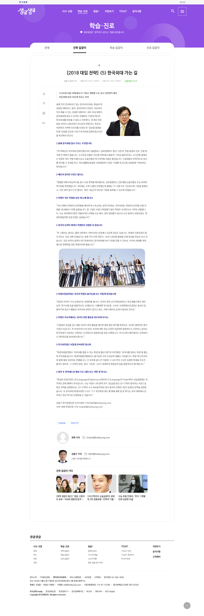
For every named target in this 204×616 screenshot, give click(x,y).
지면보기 (109, 11)
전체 (46, 47)
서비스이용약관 (75, 577)
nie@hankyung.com (72, 585)
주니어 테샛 (125, 559)
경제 (35, 551)
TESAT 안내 (126, 551)
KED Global (110, 591)
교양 (35, 563)
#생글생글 (62, 423)
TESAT (123, 11)
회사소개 (33, 577)
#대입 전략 (74, 423)
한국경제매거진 (77, 591)
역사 (35, 555)
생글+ (96, 11)
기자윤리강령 (45, 577)
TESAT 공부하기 (127, 555)
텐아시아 (98, 591)
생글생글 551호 (131, 81)
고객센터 (97, 577)
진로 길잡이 (153, 48)
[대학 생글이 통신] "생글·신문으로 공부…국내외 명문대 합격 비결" (70, 499)
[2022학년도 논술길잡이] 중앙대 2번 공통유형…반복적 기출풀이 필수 (101, 499)
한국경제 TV (63, 591)
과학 (35, 559)
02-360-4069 (118, 577)
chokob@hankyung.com (98, 437)
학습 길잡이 (116, 48)
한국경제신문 (51, 591)
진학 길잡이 (79, 47)
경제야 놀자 (92, 551)
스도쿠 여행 (92, 559)
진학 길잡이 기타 (64, 471)
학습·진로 (83, 11)
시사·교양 (67, 11)
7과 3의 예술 (93, 555)
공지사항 (136, 11)
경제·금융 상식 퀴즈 (95, 563)
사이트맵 (87, 577)
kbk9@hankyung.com (98, 454)
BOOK (89, 591)
